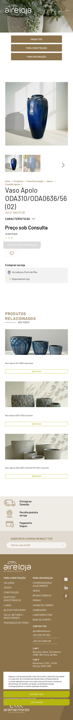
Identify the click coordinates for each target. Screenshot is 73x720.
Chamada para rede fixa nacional (45, 644)
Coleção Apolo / (14, 184)
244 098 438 (44, 641)
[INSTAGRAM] (66, 579)
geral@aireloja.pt (42, 630)
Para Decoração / (37, 181)
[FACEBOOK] (66, 596)
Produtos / (20, 181)
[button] (9, 165)
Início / (9, 181)
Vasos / (51, 181)
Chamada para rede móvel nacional (46, 638)
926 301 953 (44, 635)
